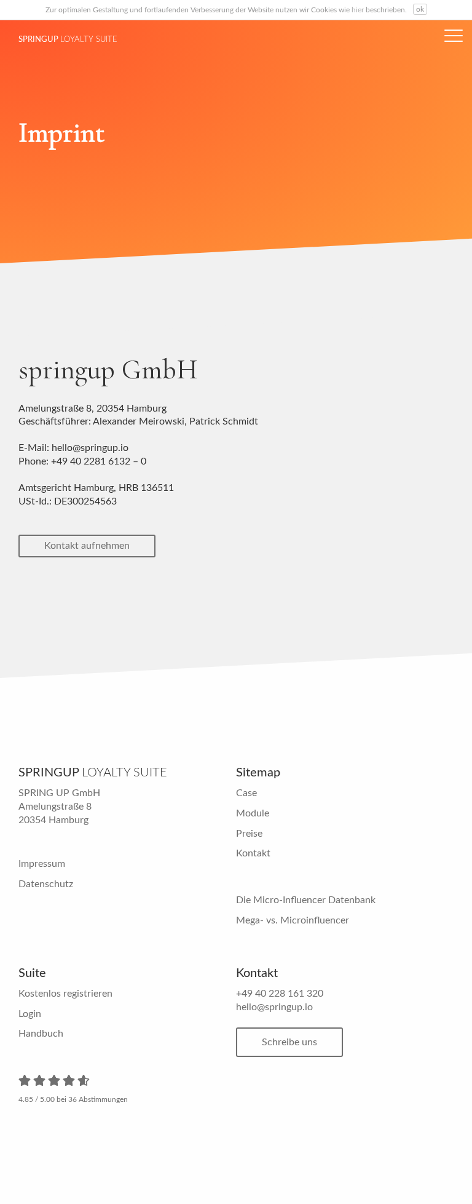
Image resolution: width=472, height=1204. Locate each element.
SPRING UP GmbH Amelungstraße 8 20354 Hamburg (59, 806)
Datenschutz (45, 884)
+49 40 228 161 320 (279, 994)
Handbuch (40, 1034)
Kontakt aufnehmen (87, 546)
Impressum (41, 864)
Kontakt (253, 853)
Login (29, 1014)
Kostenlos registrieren (65, 994)
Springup (67, 40)
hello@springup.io (274, 1007)
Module (252, 813)
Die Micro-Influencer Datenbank (306, 900)
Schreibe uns (289, 1042)
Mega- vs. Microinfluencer (292, 920)
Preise (249, 834)
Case (246, 793)
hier (358, 10)
